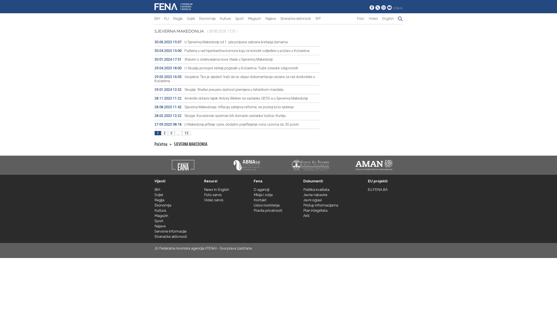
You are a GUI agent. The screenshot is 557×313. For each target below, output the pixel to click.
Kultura (225, 19)
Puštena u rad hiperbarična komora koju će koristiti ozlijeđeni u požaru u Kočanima (231, 51)
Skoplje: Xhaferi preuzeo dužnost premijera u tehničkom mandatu (219, 90)
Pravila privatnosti (268, 210)
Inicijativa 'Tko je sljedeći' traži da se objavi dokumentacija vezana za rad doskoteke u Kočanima (234, 79)
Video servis (213, 200)
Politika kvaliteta (316, 190)
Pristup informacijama (320, 205)
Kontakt (260, 200)
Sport (239, 19)
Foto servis (213, 195)
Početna (160, 144)
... (178, 133)
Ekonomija (207, 19)
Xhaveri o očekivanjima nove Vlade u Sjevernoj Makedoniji (213, 59)
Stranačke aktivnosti (295, 19)
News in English (216, 190)
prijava (398, 8)
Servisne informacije (170, 231)
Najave (270, 19)
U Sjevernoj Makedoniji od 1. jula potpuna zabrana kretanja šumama (221, 42)
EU (166, 19)
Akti (306, 216)
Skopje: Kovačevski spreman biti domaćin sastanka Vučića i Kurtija (219, 116)
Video (373, 19)
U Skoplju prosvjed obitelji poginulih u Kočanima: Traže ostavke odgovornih (226, 68)
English (388, 19)
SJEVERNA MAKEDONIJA (190, 144)
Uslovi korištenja (267, 205)
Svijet (191, 19)
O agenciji (261, 190)
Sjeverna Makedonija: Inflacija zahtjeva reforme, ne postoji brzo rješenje (224, 107)
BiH (157, 19)
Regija (178, 19)
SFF (318, 19)
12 (186, 133)
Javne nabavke (315, 195)
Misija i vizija (263, 195)
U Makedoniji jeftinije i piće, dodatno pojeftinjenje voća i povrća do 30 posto (226, 124)
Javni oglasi (312, 200)
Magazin (254, 19)
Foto (360, 19)
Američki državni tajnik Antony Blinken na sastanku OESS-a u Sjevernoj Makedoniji (231, 98)
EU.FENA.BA (378, 190)
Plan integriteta (315, 210)
